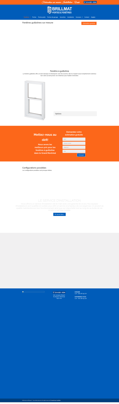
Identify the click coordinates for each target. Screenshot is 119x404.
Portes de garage (52, 17)
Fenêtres (26, 17)
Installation (70, 17)
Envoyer (81, 155)
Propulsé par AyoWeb (56, 400)
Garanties (63, 17)
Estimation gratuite (89, 23)
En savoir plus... (59, 214)
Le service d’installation (59, 200)
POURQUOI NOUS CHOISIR (59, 236)
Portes (34, 17)
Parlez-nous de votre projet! (60, 170)
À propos (78, 17)
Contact (86, 17)
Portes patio (42, 17)
